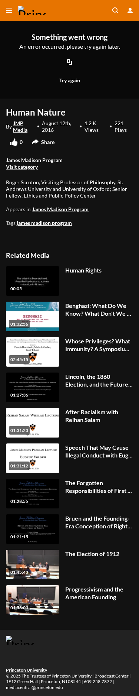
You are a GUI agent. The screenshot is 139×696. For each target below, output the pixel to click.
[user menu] (130, 10)
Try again (69, 80)
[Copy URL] (70, 62)
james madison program (44, 223)
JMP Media (20, 126)
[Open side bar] (9, 10)
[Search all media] (115, 10)
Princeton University (26, 670)
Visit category (22, 167)
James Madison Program (60, 209)
